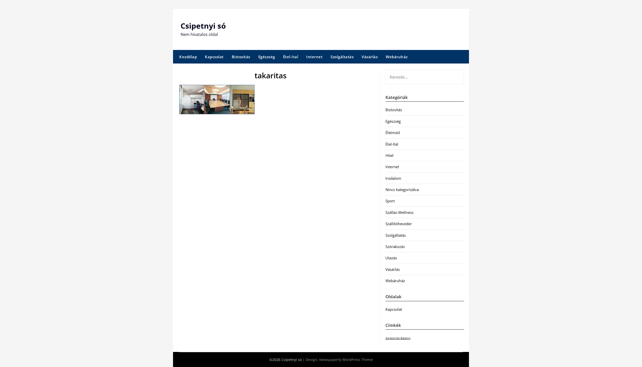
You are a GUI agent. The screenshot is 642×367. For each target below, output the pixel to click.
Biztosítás (241, 56)
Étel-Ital (290, 56)
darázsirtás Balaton (398, 338)
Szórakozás (395, 246)
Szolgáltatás (342, 56)
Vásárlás (370, 56)
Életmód (392, 132)
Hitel (389, 155)
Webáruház (397, 56)
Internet (314, 56)
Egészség (266, 56)
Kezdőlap (188, 56)
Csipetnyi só (203, 26)
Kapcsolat (214, 56)
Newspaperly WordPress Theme (346, 359)
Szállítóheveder (398, 223)
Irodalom (393, 178)
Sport (390, 200)
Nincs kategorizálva (402, 189)
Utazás (391, 257)
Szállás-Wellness (399, 212)
